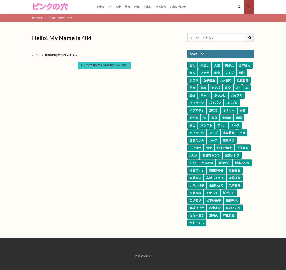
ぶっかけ (220, 95)
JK (109, 6)
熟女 (127, 6)
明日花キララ (211, 155)
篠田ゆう (228, 140)
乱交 (228, 87)
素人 (192, 72)
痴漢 (239, 118)
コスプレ (232, 102)
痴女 (217, 72)
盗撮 (192, 95)
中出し (147, 6)
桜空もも (229, 193)
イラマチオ (196, 110)
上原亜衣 (242, 148)
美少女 (100, 6)
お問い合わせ (178, 6)
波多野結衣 (224, 148)
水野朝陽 (207, 163)
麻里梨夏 (229, 215)
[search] (250, 38)
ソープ (213, 133)
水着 (243, 110)
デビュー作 (196, 133)
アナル (221, 125)
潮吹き (213, 110)
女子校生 (209, 80)
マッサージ (196, 102)
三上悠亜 (195, 148)
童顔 (203, 87)
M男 (242, 133)
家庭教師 (228, 133)
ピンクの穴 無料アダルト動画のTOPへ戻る (103, 65)
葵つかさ (224, 163)
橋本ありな (242, 163)
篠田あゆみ (216, 170)
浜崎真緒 (234, 185)
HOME (39, 17)
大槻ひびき (196, 208)
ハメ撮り (160, 6)
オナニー (229, 110)
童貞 (214, 118)
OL (246, 87)
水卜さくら (196, 223)
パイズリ (237, 95)
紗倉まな (215, 208)
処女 (209, 148)
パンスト (206, 125)
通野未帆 (232, 200)
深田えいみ (196, 140)
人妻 (118, 6)
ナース (235, 125)
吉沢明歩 (195, 200)
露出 (192, 125)
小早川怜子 (196, 185)
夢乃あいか (233, 208)
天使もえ (212, 193)
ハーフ (213, 140)
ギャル (204, 95)
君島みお (234, 170)
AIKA (193, 163)
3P (238, 87)
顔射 (242, 72)
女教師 (226, 118)
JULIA (193, 155)
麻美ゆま (195, 178)
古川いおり (216, 185)
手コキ (193, 80)
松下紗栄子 (213, 200)
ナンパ (215, 87)
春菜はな (234, 178)
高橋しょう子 (215, 178)
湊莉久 (213, 215)
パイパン (215, 102)
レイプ (229, 72)
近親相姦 (242, 80)
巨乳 (136, 6)
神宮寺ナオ (196, 170)
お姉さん (245, 65)
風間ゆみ (195, 193)
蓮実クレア (232, 155)
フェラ (204, 72)
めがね (193, 118)
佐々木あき (196, 215)
